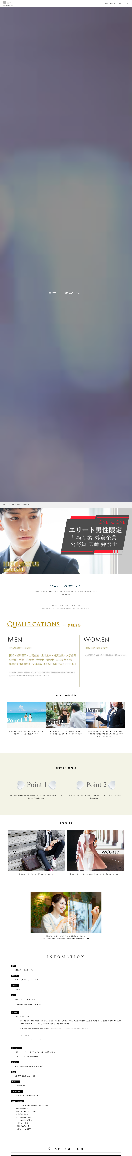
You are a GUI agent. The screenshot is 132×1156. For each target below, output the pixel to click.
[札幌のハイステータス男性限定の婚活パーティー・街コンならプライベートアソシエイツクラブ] (8, 3)
